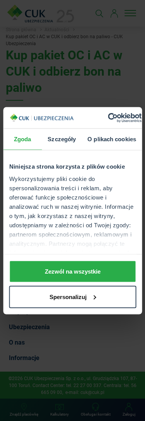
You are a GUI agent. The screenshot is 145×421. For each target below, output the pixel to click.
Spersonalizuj (68, 296)
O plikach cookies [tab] (111, 139)
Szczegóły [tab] (62, 139)
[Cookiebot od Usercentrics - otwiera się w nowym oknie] (108, 118)
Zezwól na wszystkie (73, 271)
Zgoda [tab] (22, 139)
